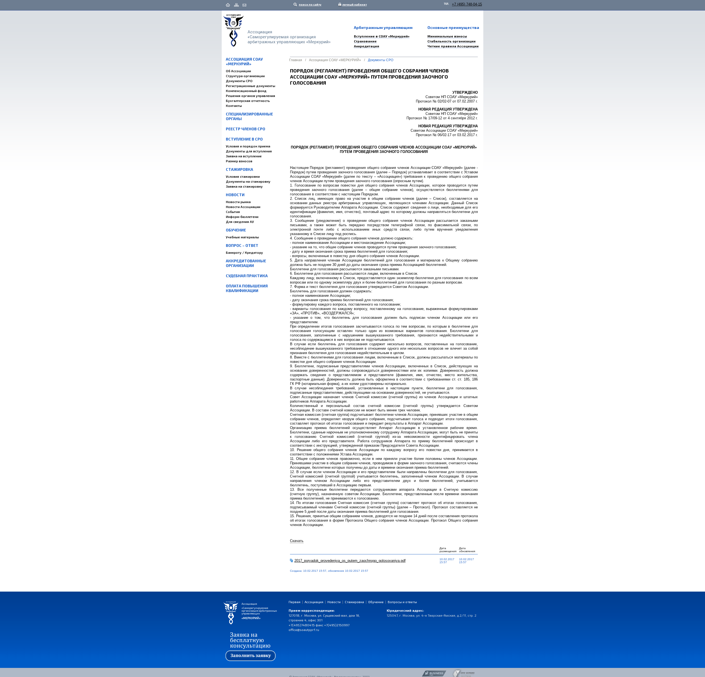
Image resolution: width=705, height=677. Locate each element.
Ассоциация (314, 602)
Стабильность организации (451, 41)
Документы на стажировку (248, 181)
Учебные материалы (242, 237)
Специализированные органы (249, 116)
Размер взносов (239, 161)
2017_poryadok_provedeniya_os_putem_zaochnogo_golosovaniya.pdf (350, 561)
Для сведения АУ (240, 221)
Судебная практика (247, 275)
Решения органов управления (250, 96)
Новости (235, 194)
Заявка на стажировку (244, 186)
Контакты (234, 105)
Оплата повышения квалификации (247, 288)
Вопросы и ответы (402, 602)
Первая (294, 602)
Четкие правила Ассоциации (453, 46)
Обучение (236, 230)
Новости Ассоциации (243, 207)
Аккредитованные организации (246, 263)
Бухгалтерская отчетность (248, 101)
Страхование (365, 41)
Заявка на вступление (244, 156)
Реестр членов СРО (245, 128)
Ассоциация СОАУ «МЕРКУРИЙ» (244, 61)
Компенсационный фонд (246, 91)
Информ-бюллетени (242, 217)
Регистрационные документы (250, 86)
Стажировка (239, 169)
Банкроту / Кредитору (244, 252)
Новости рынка (238, 202)
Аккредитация (366, 46)
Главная (295, 60)
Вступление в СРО (244, 139)
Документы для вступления (249, 151)
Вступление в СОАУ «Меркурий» (382, 36)
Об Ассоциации (238, 71)
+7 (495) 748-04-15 (467, 4)
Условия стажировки (243, 176)
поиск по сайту (310, 4)
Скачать (296, 541)
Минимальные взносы (447, 36)
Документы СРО (239, 81)
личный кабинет (353, 4)
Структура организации (245, 76)
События (233, 212)
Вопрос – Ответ (242, 245)
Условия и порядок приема (248, 146)
